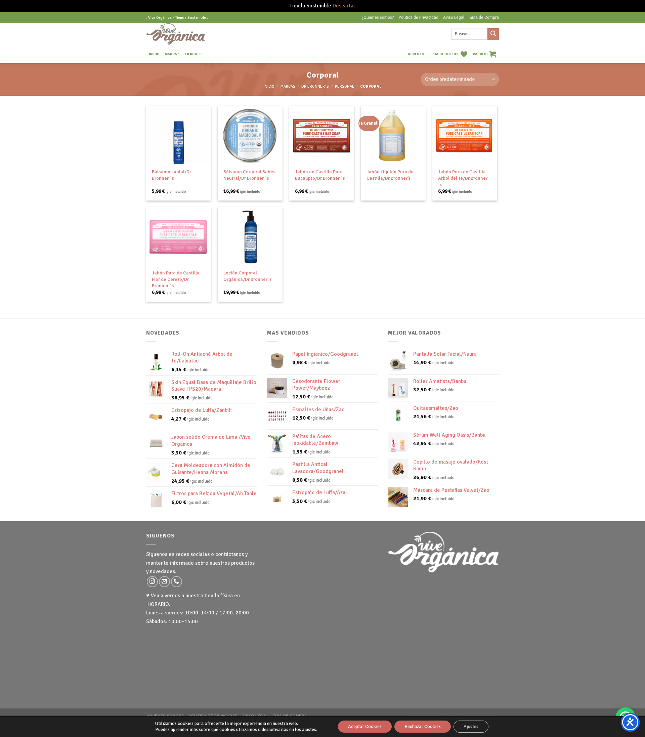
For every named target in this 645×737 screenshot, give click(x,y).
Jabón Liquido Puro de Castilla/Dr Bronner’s (390, 175)
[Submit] (493, 34)
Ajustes (471, 726)
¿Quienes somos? (377, 17)
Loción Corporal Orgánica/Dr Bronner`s (247, 276)
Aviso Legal (454, 17)
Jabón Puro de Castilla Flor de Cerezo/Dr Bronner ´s (176, 279)
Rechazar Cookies (422, 726)
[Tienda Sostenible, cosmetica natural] (186, 34)
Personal (344, 86)
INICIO (154, 54)
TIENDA (191, 54)
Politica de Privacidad (418, 17)
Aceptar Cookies (365, 726)
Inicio (269, 86)
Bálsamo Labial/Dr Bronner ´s (171, 175)
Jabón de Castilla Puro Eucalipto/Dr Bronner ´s (320, 175)
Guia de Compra (484, 17)
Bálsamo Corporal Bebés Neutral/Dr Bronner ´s (249, 175)
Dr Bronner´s (315, 86)
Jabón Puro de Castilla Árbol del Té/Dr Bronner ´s (462, 178)
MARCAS (172, 54)
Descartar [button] (344, 5)
